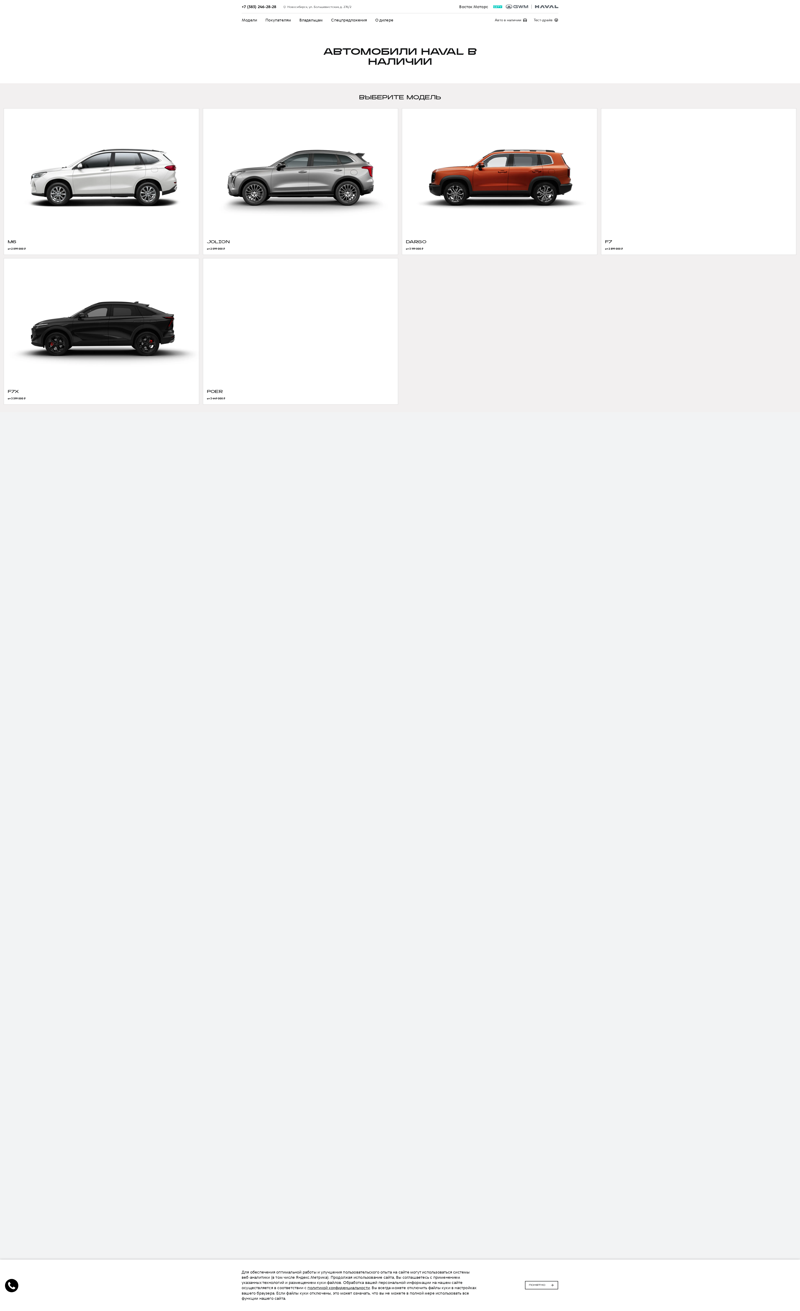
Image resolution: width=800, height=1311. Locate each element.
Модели (249, 20)
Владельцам (311, 20)
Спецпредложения (349, 20)
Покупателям (278, 20)
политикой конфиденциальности (339, 1287)
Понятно (537, 1285)
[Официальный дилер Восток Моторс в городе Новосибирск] (532, 6)
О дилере (384, 20)
